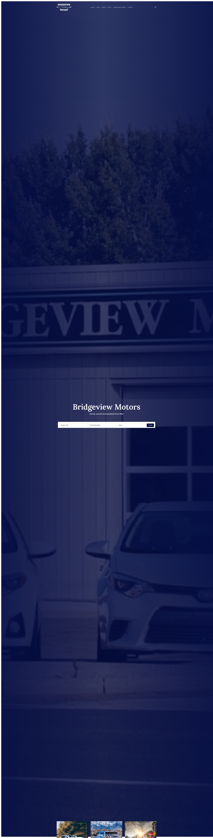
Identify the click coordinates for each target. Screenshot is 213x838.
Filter (150, 425)
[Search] (155, 7)
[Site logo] (64, 7)
